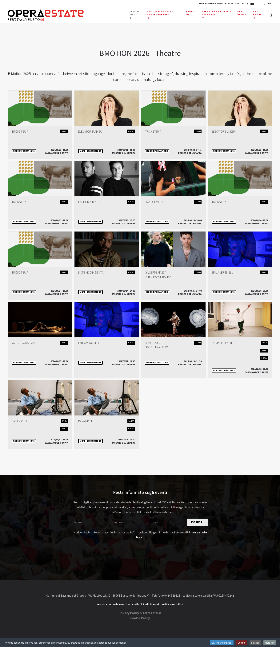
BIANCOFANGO (154, 202)
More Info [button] (270, 642)
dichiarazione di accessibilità (164, 604)
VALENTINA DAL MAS (24, 343)
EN (269, 3)
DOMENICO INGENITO (91, 273)
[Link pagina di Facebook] (246, 3)
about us (221, 3)
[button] (136, 15)
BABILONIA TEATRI (89, 202)
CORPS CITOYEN (222, 343)
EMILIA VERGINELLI (222, 273)
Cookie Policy (140, 618)
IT (262, 3)
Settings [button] (255, 642)
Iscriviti (197, 522)
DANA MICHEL (19, 421)
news (201, 3)
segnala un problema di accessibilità (120, 604)
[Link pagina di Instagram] (242, 3)
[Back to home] (46, 15)
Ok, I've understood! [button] (222, 642)
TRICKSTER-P (20, 132)
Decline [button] (242, 642)
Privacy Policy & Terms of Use (140, 613)
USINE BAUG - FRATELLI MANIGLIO (156, 345)
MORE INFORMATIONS (24, 151)
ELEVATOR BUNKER (90, 132)
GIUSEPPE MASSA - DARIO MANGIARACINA (158, 275)
